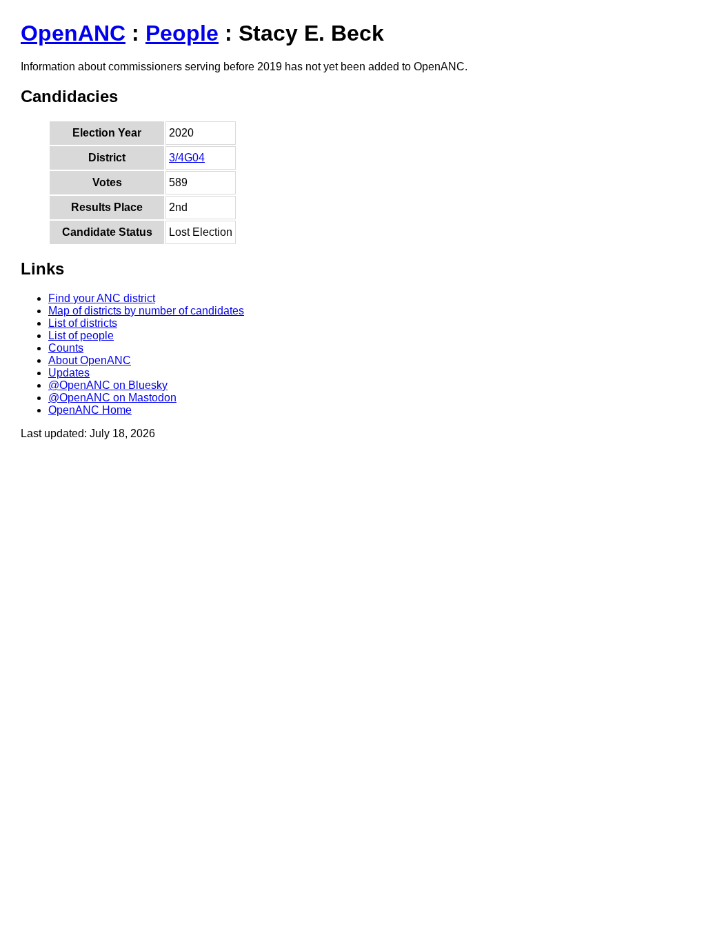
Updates (69, 373)
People (182, 33)
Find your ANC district (101, 298)
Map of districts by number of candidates (146, 311)
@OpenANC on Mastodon (112, 397)
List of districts (82, 323)
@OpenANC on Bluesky (108, 385)
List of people (81, 335)
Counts (65, 348)
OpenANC (73, 33)
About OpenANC (89, 360)
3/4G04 (187, 157)
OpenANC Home (90, 410)
